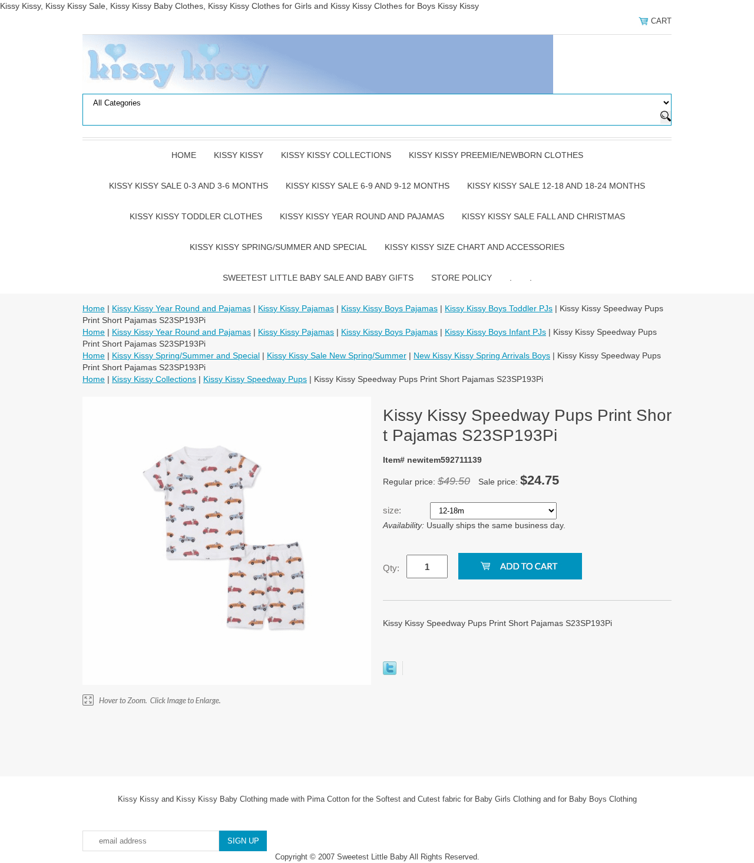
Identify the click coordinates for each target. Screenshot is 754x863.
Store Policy (461, 277)
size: (393, 510)
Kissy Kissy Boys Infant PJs (495, 332)
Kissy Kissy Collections (336, 155)
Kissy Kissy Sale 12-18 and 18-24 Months (556, 185)
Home (183, 155)
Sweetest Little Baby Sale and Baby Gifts (318, 277)
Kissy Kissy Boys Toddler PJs (499, 308)
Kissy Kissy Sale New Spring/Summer (336, 355)
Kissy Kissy (238, 155)
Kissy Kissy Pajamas (296, 308)
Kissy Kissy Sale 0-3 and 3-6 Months (188, 185)
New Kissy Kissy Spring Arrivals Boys (482, 355)
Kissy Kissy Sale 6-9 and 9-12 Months (367, 185)
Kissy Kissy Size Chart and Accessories (474, 247)
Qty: (391, 568)
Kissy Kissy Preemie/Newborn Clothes (496, 155)
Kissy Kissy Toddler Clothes (196, 216)
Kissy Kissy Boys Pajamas (389, 308)
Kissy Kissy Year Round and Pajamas (362, 216)
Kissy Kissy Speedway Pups (255, 379)
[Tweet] (389, 672)
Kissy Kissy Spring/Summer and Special (278, 247)
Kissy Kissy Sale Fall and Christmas (543, 216)
